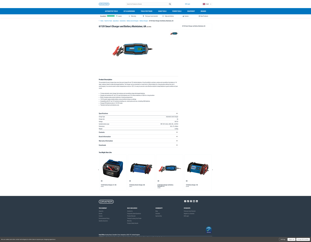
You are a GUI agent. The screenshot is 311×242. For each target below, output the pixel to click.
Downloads (102, 145)
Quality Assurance (103, 221)
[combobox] (207, 4)
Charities (158, 213)
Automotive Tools (111, 11)
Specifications (103, 113)
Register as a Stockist (189, 213)
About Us (101, 211)
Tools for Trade (146, 11)
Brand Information (105, 136)
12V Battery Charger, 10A (192, 185)
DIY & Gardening (129, 11)
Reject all (291, 239)
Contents (102, 132)
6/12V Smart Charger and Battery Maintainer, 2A (165, 185)
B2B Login (187, 4)
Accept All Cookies (303, 239)
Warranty (129, 221)
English (207, 4)
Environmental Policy (104, 218)
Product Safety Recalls (132, 223)
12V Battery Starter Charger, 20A (137, 185)
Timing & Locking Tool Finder (134, 218)
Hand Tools (162, 11)
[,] (113, 168)
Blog (157, 211)
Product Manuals (131, 216)
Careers (101, 216)
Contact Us (130, 211)
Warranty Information (106, 141)
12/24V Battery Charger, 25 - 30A (108, 185)
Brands (203, 11)
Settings (282, 239)
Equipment (191, 11)
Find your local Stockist (190, 211)
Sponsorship (159, 216)
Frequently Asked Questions (134, 213)
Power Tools (176, 11)
